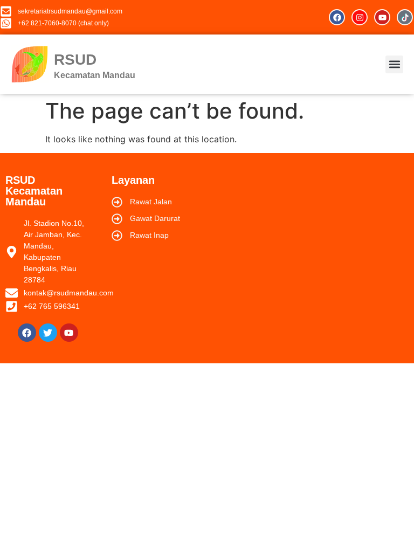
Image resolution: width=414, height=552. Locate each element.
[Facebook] (337, 17)
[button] (394, 64)
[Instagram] (359, 17)
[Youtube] (382, 17)
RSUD (75, 59)
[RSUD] (30, 64)
